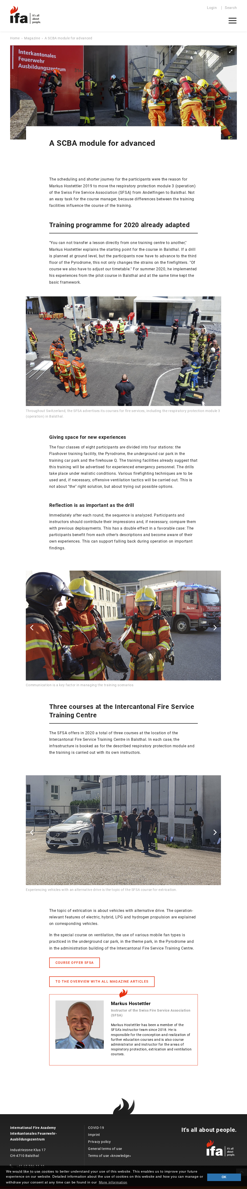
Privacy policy (99, 1142)
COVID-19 (96, 1128)
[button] (31, 627)
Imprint (94, 1135)
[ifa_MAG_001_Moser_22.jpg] (123, 92)
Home (15, 38)
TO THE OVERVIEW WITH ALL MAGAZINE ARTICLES (102, 981)
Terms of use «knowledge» (109, 1156)
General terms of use (105, 1149)
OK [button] (224, 1177)
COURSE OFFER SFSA (74, 963)
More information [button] (113, 1182)
